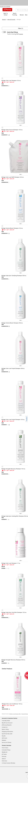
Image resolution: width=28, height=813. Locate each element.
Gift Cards (4, 738)
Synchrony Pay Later (7, 733)
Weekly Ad (4, 752)
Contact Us (4, 727)
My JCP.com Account (7, 722)
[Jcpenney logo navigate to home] (7, 9)
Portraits (4, 756)
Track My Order (6, 720)
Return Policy (5, 729)
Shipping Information (7, 731)
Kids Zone (4, 761)
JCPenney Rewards (7, 725)
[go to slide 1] (20, 125)
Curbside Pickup (6, 750)
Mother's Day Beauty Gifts (15, 714)
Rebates (4, 740)
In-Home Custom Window (8, 763)
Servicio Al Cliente (6, 742)
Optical (4, 758)
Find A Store (5, 747)
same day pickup (12, 32)
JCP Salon (4, 754)
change (21, 34)
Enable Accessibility (5, 6)
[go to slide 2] (21, 125)
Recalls (4, 736)
